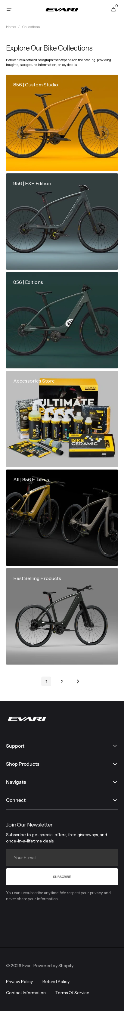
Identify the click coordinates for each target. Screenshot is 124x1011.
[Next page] (77, 681)
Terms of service (72, 992)
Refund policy (56, 981)
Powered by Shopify (53, 965)
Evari (27, 965)
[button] (9, 9)
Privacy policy (19, 981)
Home (11, 26)
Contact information (26, 992)
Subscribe (62, 877)
